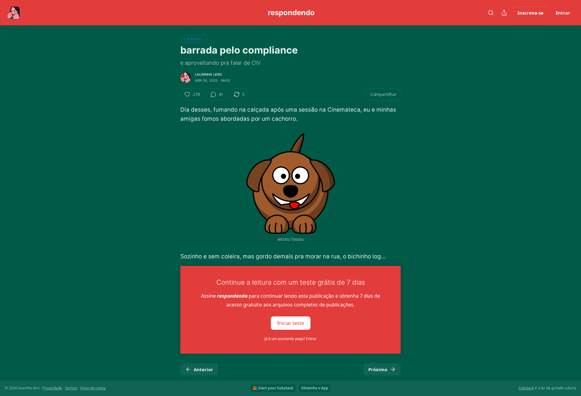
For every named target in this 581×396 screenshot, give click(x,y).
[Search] (491, 13)
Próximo (377, 369)
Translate (194, 38)
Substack (526, 388)
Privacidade (52, 388)
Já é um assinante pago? (290, 338)
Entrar (563, 13)
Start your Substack (275, 388)
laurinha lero (208, 74)
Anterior (203, 369)
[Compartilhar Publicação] (504, 13)
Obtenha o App (314, 388)
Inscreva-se (530, 13)
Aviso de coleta (93, 388)
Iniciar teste (290, 323)
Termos (71, 388)
